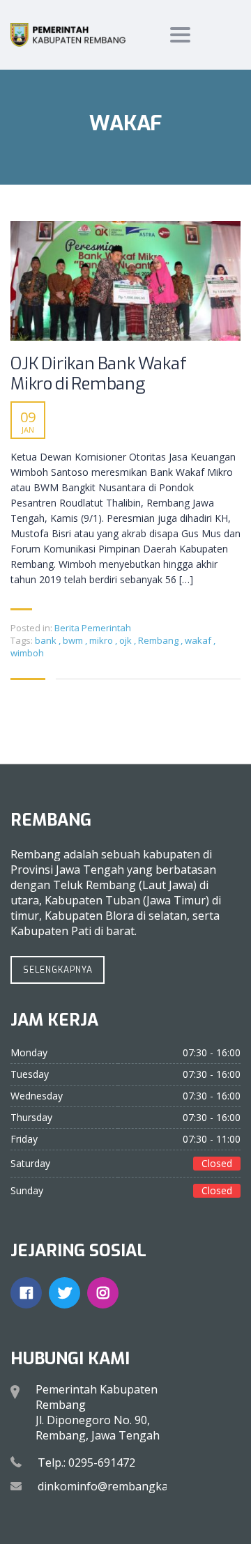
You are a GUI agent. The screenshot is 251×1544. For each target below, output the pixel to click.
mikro (102, 640)
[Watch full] (125, 281)
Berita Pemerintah (92, 628)
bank (47, 640)
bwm (74, 640)
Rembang (159, 640)
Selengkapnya (58, 969)
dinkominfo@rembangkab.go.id (120, 1486)
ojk (126, 640)
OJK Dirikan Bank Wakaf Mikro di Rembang (98, 374)
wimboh (27, 653)
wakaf (199, 640)
